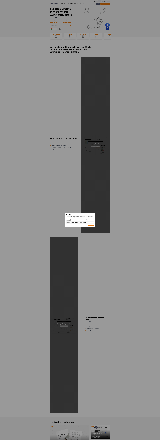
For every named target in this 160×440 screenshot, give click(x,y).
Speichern (85, 225)
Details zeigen (84, 222)
